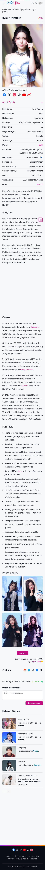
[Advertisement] (22, 290)
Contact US (22, 856)
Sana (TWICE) (23, 719)
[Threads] (27, 849)
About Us (10, 856)
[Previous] (4, 791)
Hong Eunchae (26, 369)
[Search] (36, 3)
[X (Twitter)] (17, 849)
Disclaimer (34, 856)
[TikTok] (20, 849)
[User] (32, 3)
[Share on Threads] (33, 670)
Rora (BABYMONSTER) (28, 775)
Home (4, 9)
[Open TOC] (41, 219)
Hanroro (21, 761)
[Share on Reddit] (25, 670)
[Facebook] (13, 849)
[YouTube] (24, 849)
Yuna (20, 471)
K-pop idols (24, 9)
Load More (23, 653)
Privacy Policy (14, 859)
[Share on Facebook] (37, 670)
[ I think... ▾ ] (37, 681)
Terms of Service (30, 859)
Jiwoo (24, 385)
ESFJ (41, 144)
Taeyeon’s (35, 327)
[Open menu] (4, 3)
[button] (42, 103)
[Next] (9, 791)
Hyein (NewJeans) (25, 733)
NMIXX (39, 184)
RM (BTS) (22, 747)
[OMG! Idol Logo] (13, 3)
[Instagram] (31, 849)
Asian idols (13, 9)
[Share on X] (41, 670)
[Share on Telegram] (29, 670)
